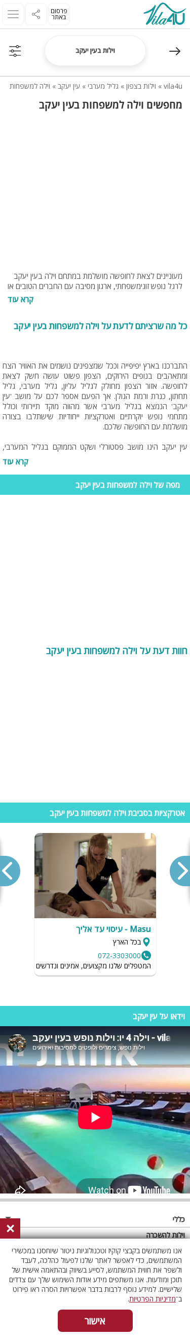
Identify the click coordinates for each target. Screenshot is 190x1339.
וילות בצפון (141, 86)
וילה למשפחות (30, 86)
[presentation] (179, 871)
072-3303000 (119, 955)
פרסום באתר (59, 14)
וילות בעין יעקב (95, 50)
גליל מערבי (103, 86)
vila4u (173, 86)
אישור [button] (95, 1321)
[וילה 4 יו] (164, 15)
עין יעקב (69, 86)
